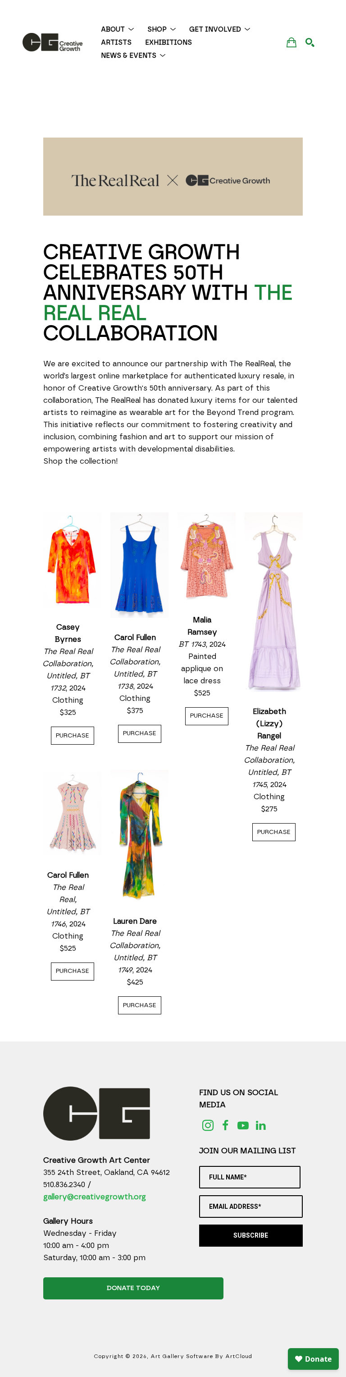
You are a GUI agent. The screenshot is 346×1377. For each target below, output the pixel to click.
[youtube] (243, 1125)
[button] (117, 29)
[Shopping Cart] (291, 42)
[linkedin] (260, 1125)
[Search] (309, 42)
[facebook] (225, 1125)
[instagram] (208, 1125)
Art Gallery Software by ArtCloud (201, 1356)
